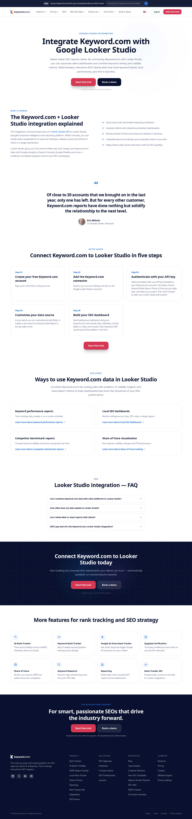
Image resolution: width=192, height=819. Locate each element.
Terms (155, 813)
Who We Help (76, 11)
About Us (162, 761)
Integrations (74, 794)
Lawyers (102, 780)
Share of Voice (76, 780)
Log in (157, 11)
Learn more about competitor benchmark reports (39, 449)
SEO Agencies (105, 761)
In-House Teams (106, 770)
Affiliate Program (165, 775)
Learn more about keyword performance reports (39, 422)
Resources (93, 11)
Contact (161, 770)
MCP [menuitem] (64, 11)
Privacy (148, 813)
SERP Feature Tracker (79, 770)
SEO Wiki (132, 785)
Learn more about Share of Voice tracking (122, 449)
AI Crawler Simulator (137, 794)
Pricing (53, 11)
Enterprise (103, 766)
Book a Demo (125, 11)
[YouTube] (25, 776)
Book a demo (109, 82)
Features (40, 11)
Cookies (164, 813)
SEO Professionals (107, 775)
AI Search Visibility (77, 766)
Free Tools (108, 11)
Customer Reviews (136, 770)
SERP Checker (134, 790)
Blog (130, 761)
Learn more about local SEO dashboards (121, 422)
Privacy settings (165, 780)
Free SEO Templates (137, 775)
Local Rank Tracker (78, 775)
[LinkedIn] (13, 776)
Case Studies (134, 766)
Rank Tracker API (60, 131)
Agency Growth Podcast (139, 780)
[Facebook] (31, 776)
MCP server (74, 799)
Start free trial (172, 11)
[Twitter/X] (19, 776)
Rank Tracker (75, 761)
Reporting (73, 785)
